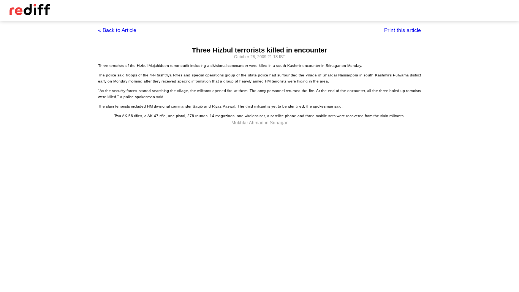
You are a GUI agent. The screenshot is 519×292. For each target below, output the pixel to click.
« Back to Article (117, 30)
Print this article (402, 30)
